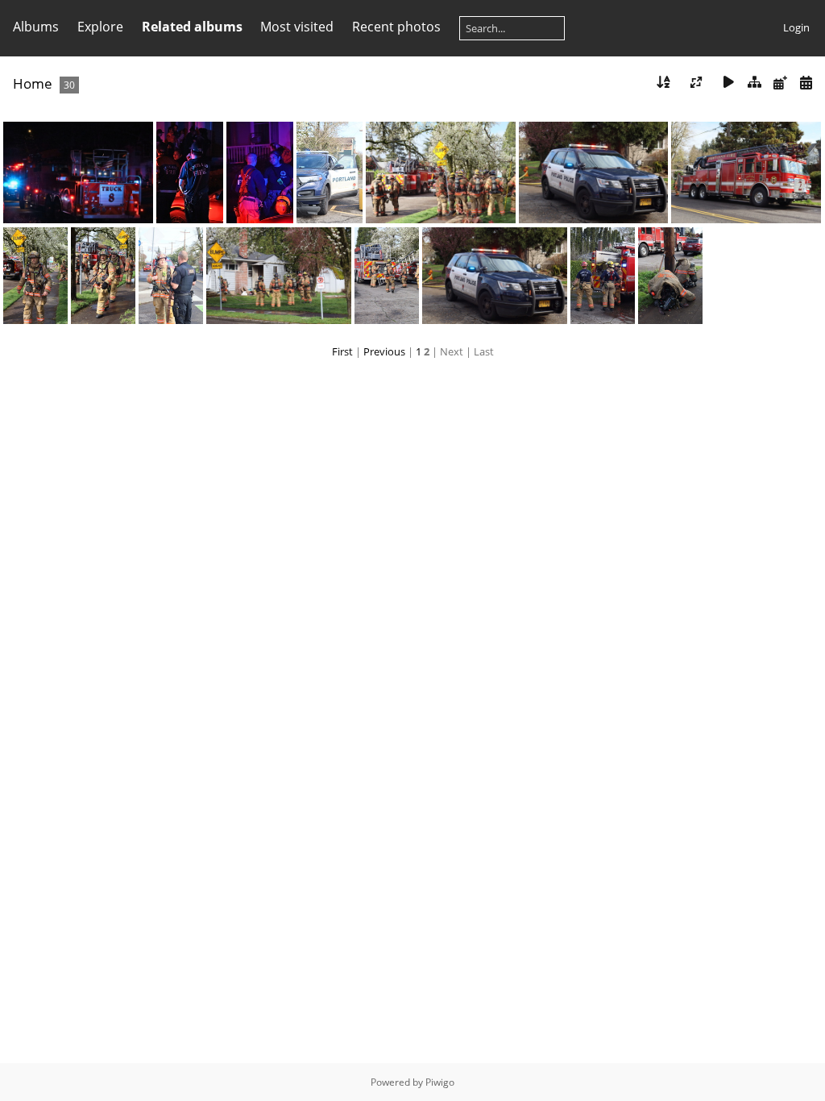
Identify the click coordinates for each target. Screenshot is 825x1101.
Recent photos (396, 26)
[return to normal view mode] (755, 83)
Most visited (297, 26)
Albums (36, 26)
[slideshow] (729, 83)
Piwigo (439, 1082)
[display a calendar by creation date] (805, 83)
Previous (384, 351)
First (342, 351)
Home (32, 83)
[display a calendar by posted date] (780, 83)
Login (796, 27)
